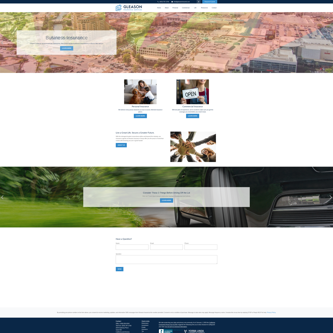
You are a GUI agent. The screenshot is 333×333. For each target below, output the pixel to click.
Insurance (145, 329)
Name (117, 243)
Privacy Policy (271, 312)
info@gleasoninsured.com (182, 1)
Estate (144, 327)
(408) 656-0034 (124, 323)
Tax (143, 331)
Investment (145, 325)
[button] (159, 7)
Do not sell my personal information (176, 326)
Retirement (145, 323)
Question (118, 254)
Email (152, 243)
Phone (187, 243)
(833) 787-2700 (164, 1)
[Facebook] (199, 1)
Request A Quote (210, 1)
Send (120, 269)
